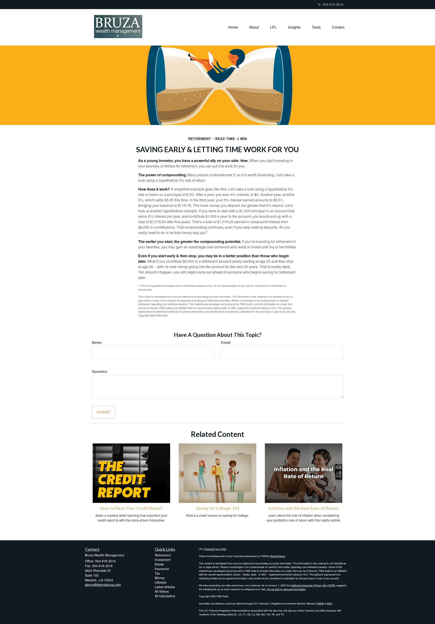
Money (159, 577)
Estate (159, 564)
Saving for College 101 (217, 508)
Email (225, 342)
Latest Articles (165, 587)
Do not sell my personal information (286, 589)
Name (97, 342)
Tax (157, 573)
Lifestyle (161, 582)
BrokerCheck (277, 556)
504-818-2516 (333, 4)
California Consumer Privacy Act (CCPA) (313, 585)
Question (99, 371)
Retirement (163, 555)
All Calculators (165, 596)
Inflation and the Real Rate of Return (303, 508)
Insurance (162, 568)
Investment (163, 559)
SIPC (329, 603)
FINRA (320, 603)
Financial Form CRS (215, 549)
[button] (254, 27)
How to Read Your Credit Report (131, 508)
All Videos (162, 591)
